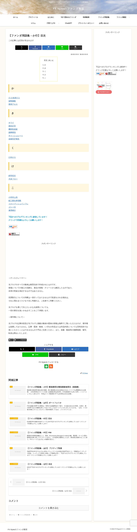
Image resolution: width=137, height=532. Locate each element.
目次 (46, 60)
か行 (12, 340)
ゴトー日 (12, 207)
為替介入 (16, 98)
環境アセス (13, 104)
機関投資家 (13, 129)
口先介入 (12, 157)
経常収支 (12, 176)
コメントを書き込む (48, 508)
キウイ (11, 123)
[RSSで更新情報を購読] (51, 366)
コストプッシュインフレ (18, 204)
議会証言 (12, 126)
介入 (10, 98)
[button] (75, 47)
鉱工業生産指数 (15, 201)
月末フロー (13, 179)
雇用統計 (12, 210)
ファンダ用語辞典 (21, 340)
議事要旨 (12, 132)
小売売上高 (13, 197)
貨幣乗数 (12, 101)
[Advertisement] (49, 259)
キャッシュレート (16, 136)
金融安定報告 (14, 139)
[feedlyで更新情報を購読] (46, 366)
